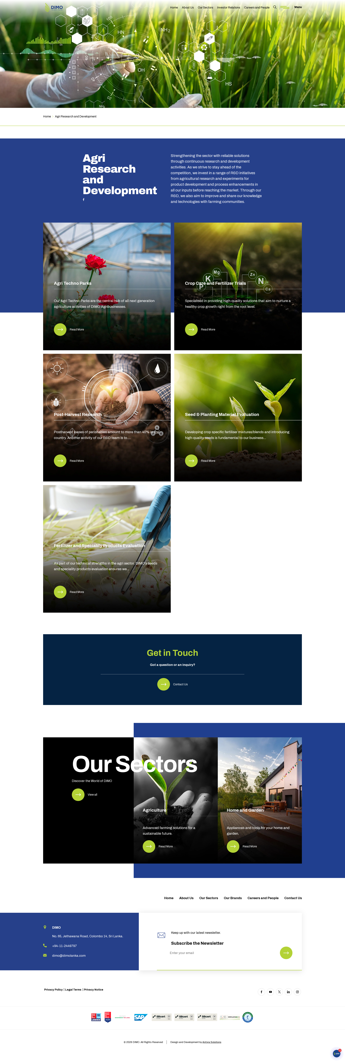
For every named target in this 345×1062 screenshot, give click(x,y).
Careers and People (257, 7)
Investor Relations (228, 7)
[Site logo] (54, 8)
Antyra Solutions (211, 1042)
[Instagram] (297, 991)
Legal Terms (73, 989)
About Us (188, 7)
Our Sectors (205, 7)
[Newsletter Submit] (286, 953)
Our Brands (233, 898)
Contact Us (293, 898)
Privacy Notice (93, 989)
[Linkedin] (288, 991)
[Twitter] (279, 991)
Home (174, 7)
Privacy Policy (53, 989)
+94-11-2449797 (64, 946)
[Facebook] (261, 991)
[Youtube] (270, 991)
